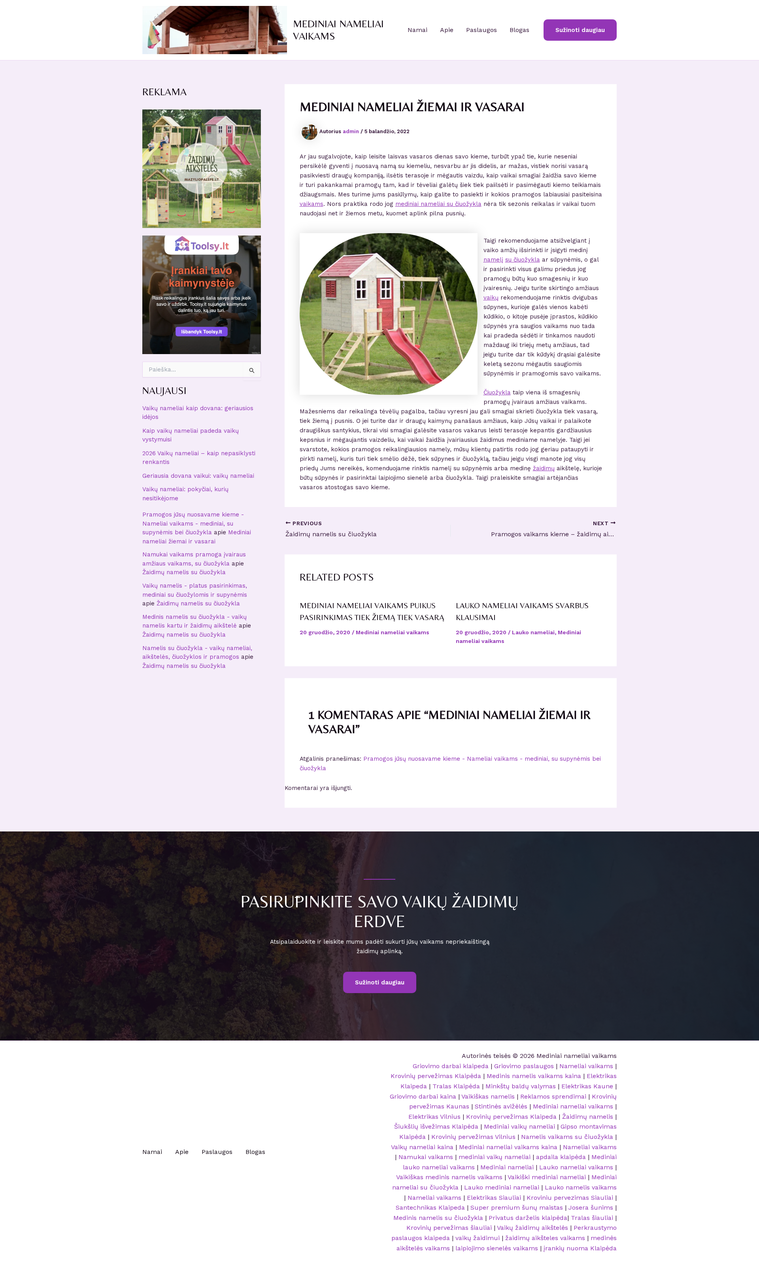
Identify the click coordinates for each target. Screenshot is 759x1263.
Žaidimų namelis (587, 1116)
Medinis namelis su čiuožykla (438, 1218)
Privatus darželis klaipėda (528, 1218)
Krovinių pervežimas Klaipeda (511, 1116)
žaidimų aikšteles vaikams (545, 1238)
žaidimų (544, 468)
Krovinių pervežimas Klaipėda (436, 1076)
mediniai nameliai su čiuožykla (438, 203)
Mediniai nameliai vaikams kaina (508, 1147)
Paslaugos (481, 30)
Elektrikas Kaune (587, 1086)
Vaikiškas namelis (488, 1096)
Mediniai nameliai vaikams (392, 632)
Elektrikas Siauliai (494, 1197)
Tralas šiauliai (592, 1218)
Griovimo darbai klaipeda (451, 1066)
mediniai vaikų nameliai (495, 1157)
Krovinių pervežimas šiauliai (449, 1227)
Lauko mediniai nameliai (501, 1187)
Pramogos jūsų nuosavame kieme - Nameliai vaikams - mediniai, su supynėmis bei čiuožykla (193, 523)
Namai (417, 30)
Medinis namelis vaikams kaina (534, 1076)
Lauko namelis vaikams (581, 1187)
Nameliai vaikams (586, 1066)
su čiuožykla (522, 259)
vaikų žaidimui (477, 1238)
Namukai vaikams (425, 1157)
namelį (493, 259)
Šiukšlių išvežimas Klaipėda (436, 1126)
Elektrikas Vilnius (434, 1116)
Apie (446, 30)
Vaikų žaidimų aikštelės (532, 1227)
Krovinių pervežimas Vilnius (473, 1136)
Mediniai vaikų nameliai (519, 1126)
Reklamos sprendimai (553, 1096)
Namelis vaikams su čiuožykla (567, 1136)
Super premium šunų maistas (516, 1207)
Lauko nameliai (533, 632)
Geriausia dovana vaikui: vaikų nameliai (198, 475)
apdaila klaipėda (561, 1157)
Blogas (519, 30)
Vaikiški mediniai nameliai (547, 1177)
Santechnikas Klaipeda (430, 1207)
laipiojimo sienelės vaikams (496, 1248)
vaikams (311, 203)
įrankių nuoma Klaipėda (580, 1248)
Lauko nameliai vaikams (576, 1167)
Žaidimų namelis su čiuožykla (184, 572)
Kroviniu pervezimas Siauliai (570, 1197)
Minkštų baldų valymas (520, 1086)
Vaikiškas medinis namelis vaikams (449, 1177)
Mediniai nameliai (507, 1167)
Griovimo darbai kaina (423, 1096)
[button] (580, 30)
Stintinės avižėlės (501, 1106)
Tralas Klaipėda (456, 1086)
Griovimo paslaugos (524, 1066)
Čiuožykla (497, 392)
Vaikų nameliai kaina (422, 1147)
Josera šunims (590, 1207)
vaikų (490, 297)
